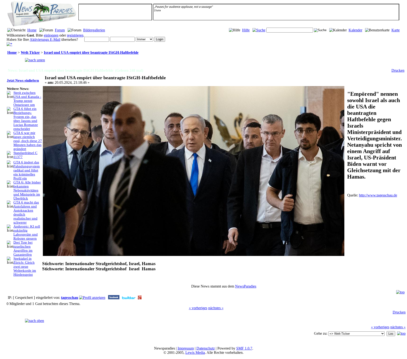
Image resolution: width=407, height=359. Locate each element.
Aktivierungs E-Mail (45, 40)
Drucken (397, 70)
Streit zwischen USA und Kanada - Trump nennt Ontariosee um (27, 99)
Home (32, 30)
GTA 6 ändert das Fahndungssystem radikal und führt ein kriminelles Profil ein (26, 170)
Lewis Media (195, 353)
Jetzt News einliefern (23, 80)
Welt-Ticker (30, 52)
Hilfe (246, 30)
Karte (395, 30)
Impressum (186, 348)
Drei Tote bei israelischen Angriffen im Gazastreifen (23, 248)
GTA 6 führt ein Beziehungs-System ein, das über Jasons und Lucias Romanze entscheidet (25, 119)
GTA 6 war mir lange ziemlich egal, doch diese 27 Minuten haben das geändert (27, 141)
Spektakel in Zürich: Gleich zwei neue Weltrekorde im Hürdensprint (24, 266)
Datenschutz (205, 348)
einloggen (51, 35)
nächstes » (216, 308)
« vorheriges (198, 308)
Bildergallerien (94, 30)
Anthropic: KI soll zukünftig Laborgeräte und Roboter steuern (26, 232)
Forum (60, 30)
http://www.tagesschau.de (378, 195)
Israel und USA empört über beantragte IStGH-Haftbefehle (91, 52)
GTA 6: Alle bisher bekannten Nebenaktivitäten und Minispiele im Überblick (27, 190)
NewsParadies (245, 286)
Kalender (355, 30)
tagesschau (69, 298)
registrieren (75, 35)
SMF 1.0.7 (244, 348)
